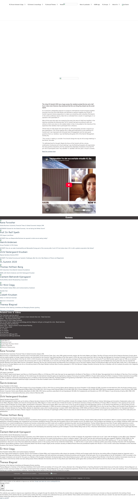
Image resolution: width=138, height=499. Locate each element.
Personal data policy (43, 473)
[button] (69, 225)
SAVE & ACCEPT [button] (4, 498)
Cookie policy (17, 473)
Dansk (127, 4)
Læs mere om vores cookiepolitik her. (49, 481)
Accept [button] (36, 481)
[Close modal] (1, 349)
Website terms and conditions (29, 473)
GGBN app (97, 4)
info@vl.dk (79, 478)
